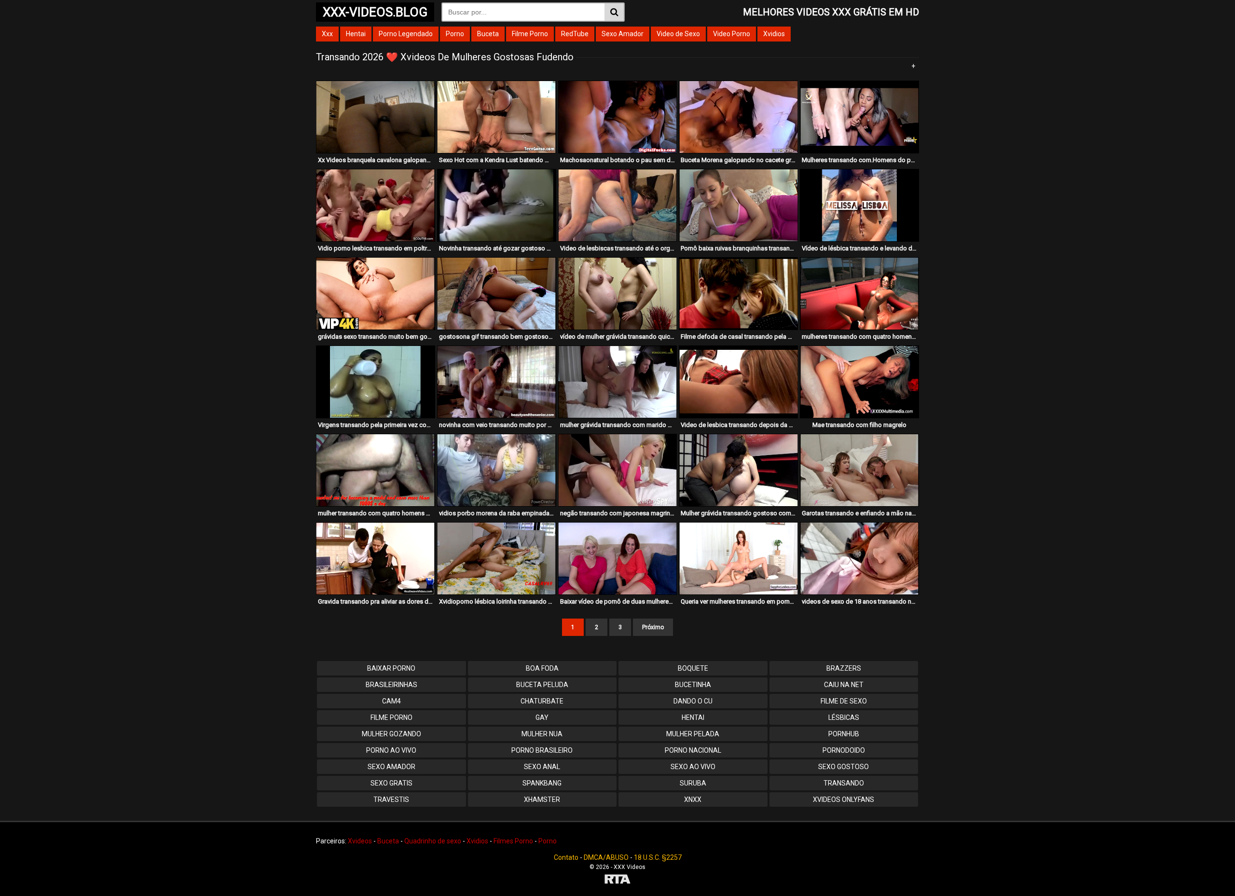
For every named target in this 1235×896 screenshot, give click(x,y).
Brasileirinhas (391, 685)
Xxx (327, 34)
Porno (455, 34)
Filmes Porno (513, 841)
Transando (843, 783)
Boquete (693, 668)
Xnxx (692, 799)
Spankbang (542, 783)
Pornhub (843, 734)
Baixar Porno (391, 668)
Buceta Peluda (542, 685)
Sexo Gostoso (843, 767)
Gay (542, 717)
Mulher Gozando (391, 734)
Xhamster (542, 799)
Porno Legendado (406, 34)
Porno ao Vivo (391, 750)
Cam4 (391, 701)
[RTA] (617, 880)
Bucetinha (693, 685)
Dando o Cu (693, 701)
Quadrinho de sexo (432, 841)
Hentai (356, 34)
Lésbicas (843, 717)
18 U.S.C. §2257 (658, 857)
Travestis (391, 799)
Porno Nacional (693, 750)
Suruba (693, 783)
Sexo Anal (542, 767)
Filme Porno (530, 34)
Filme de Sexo (844, 701)
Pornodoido (844, 750)
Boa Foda (542, 668)
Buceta (488, 34)
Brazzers (843, 668)
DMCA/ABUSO (606, 857)
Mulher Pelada (692, 734)
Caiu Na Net (844, 685)
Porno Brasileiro (542, 750)
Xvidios (774, 34)
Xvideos (360, 841)
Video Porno (731, 34)
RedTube (575, 34)
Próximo (653, 627)
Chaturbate (542, 701)
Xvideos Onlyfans (843, 799)
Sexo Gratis (391, 783)
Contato (566, 857)
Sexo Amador (623, 34)
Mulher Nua (542, 734)
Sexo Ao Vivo (693, 767)
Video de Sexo (678, 34)
